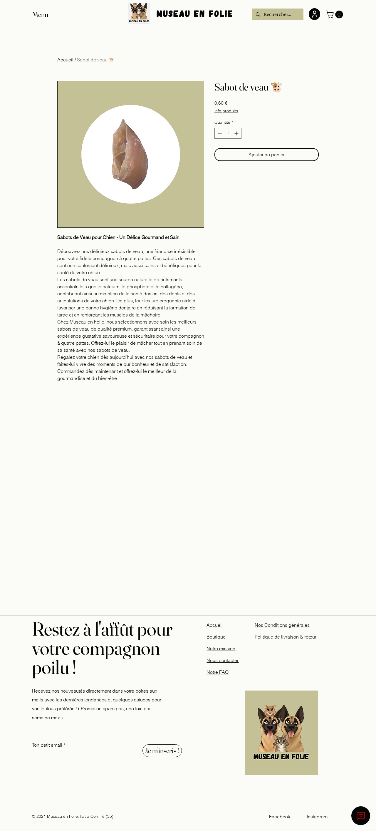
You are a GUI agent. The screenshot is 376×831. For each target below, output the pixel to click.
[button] (45, 14)
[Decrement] (219, 133)
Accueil (65, 60)
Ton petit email (47, 745)
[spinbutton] (228, 133)
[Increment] (237, 133)
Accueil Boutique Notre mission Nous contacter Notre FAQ (223, 648)
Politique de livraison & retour (285, 637)
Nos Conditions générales (282, 625)
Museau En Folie (197, 13)
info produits (226, 110)
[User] (314, 14)
